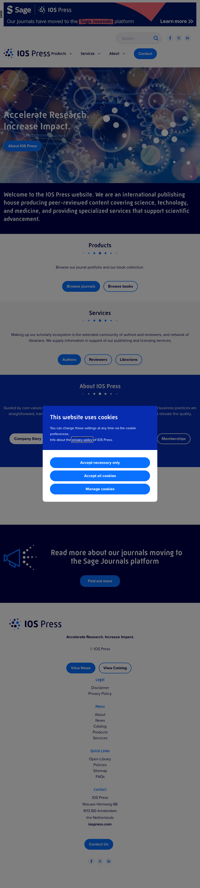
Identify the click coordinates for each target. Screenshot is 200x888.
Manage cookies (100, 489)
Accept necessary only (100, 462)
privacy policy (82, 439)
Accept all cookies (100, 476)
